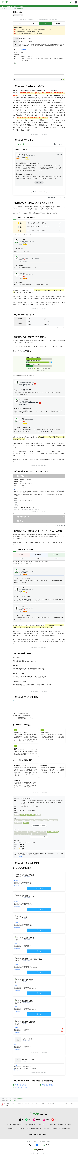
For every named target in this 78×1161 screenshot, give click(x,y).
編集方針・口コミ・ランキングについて (38, 1124)
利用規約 (10, 1128)
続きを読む (39, 182)
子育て (47, 1119)
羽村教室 (16, 881)
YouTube (57, 1119)
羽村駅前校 (16, 902)
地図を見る (17, 885)
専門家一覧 (60, 1124)
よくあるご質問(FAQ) (64, 1128)
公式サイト (39, 888)
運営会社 (46, 1128)
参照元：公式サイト (60, 490)
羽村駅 (14, 8)
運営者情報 (68, 1124)
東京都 (7, 8)
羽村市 (11, 8)
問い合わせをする (18, 856)
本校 (15, 1044)
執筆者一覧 (53, 1124)
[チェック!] (62, 1030)
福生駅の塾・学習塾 (47, 1085)
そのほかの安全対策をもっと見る (39, 837)
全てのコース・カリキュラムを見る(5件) (55, 525)
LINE (29, 1119)
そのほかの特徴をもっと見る (39, 825)
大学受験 (38, 1119)
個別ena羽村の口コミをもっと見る (56, 197)
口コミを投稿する (19, 144)
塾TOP (3, 8)
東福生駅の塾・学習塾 (21, 1087)
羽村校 (15, 943)
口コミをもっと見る (37, 192)
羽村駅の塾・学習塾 (20, 1085)
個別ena (23, 50)
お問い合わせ (54, 1128)
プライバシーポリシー (20, 1128)
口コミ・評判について (60, 144)
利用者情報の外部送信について (34, 1128)
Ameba (33, 1145)
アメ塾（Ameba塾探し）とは (20, 1124)
